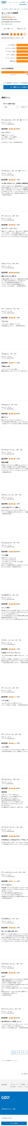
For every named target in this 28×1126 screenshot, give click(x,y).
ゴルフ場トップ (8, 28)
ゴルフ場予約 (4, 9)
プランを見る (14, 1123)
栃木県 (11, 9)
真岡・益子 (16, 9)
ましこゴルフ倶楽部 (9, 13)
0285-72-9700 (8, 24)
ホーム (10, 2)
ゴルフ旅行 (13, 1086)
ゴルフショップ (14, 1084)
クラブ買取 (22, 1084)
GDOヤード (18, 83)
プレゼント (20, 1086)
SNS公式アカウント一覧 (8, 1109)
